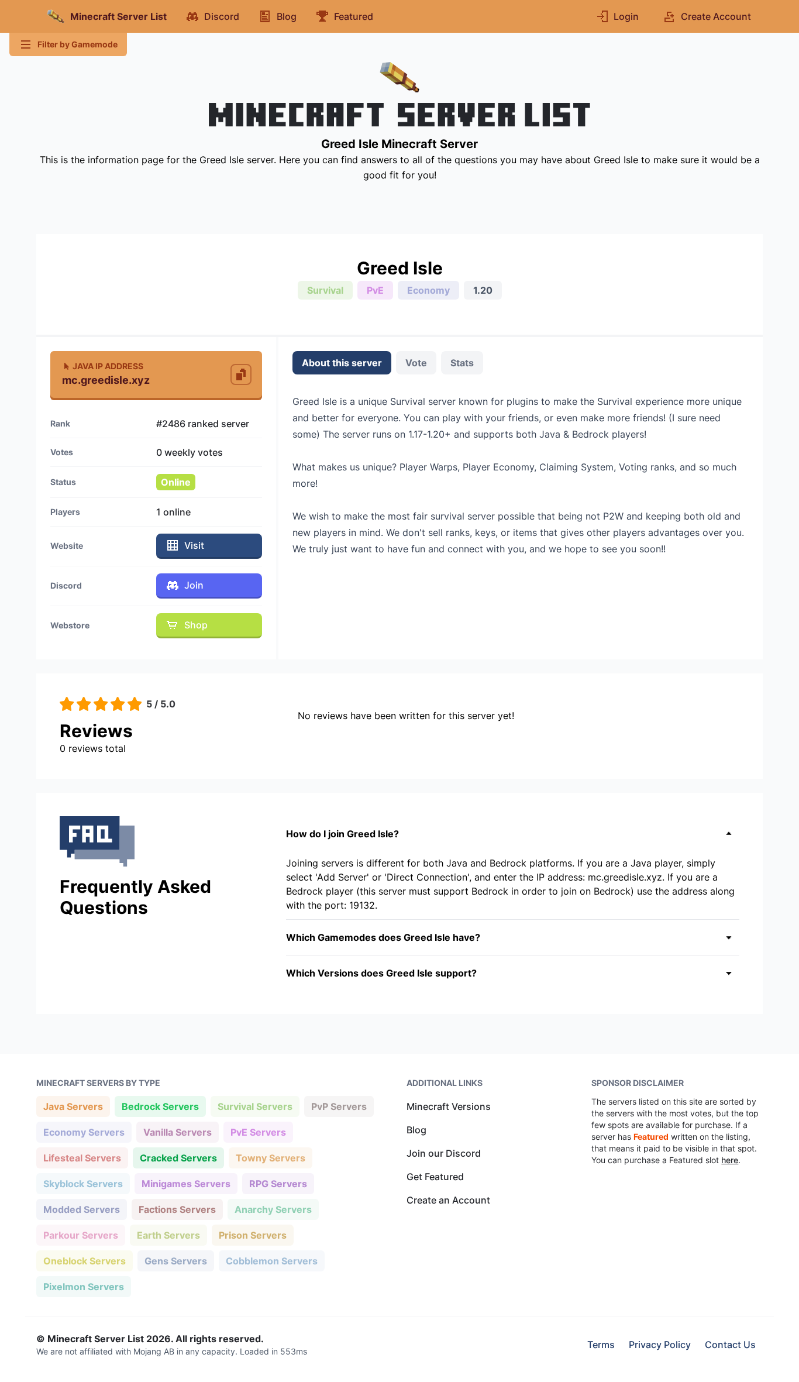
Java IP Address (108, 366)
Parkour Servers (80, 1235)
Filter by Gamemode (77, 44)
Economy (428, 290)
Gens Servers (175, 1260)
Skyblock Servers (83, 1183)
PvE (375, 290)
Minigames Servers (185, 1183)
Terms (601, 1344)
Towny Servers (270, 1157)
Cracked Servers (178, 1157)
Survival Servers (254, 1106)
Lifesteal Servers (82, 1157)
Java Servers (73, 1106)
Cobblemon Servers (271, 1260)
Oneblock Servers (84, 1260)
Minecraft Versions (449, 1106)
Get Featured (435, 1176)
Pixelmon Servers (83, 1286)
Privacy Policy (660, 1344)
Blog (416, 1130)
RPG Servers (278, 1183)
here (729, 1160)
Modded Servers (81, 1209)
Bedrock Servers (160, 1106)
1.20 (483, 290)
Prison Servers (252, 1235)
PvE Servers (258, 1132)
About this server (342, 363)
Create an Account (448, 1200)
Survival (325, 290)
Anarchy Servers (273, 1209)
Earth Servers (168, 1235)
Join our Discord (444, 1153)
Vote (416, 363)
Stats (462, 363)
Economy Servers (84, 1132)
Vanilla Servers (177, 1132)
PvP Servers (339, 1106)
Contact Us (730, 1344)
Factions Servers (177, 1209)
